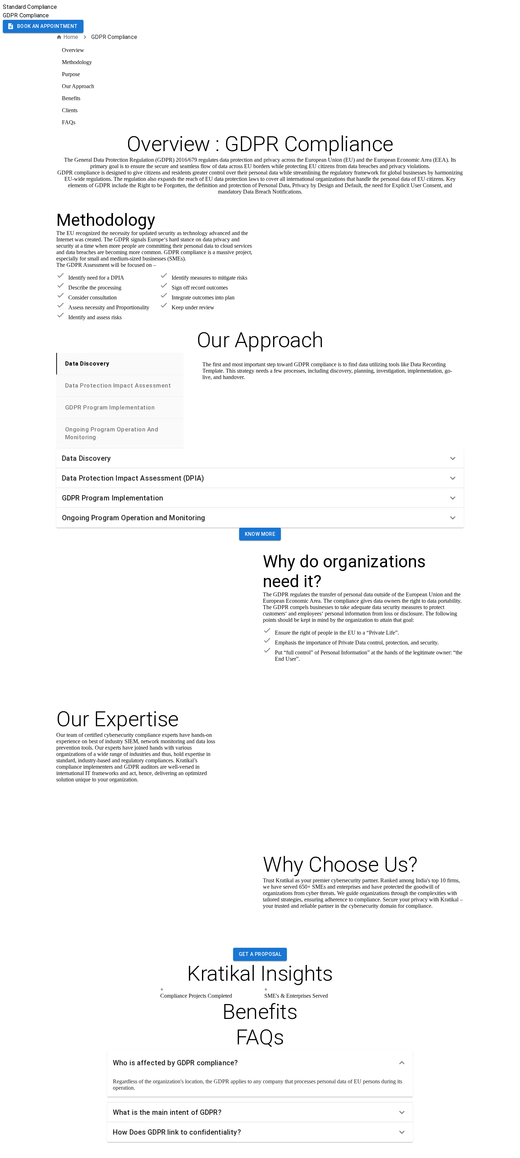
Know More (260, 534)
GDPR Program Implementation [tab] (110, 407)
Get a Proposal (260, 954)
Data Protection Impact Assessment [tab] (118, 385)
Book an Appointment (47, 26)
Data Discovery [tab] (87, 363)
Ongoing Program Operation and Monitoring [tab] (111, 433)
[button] (260, 458)
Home (71, 37)
